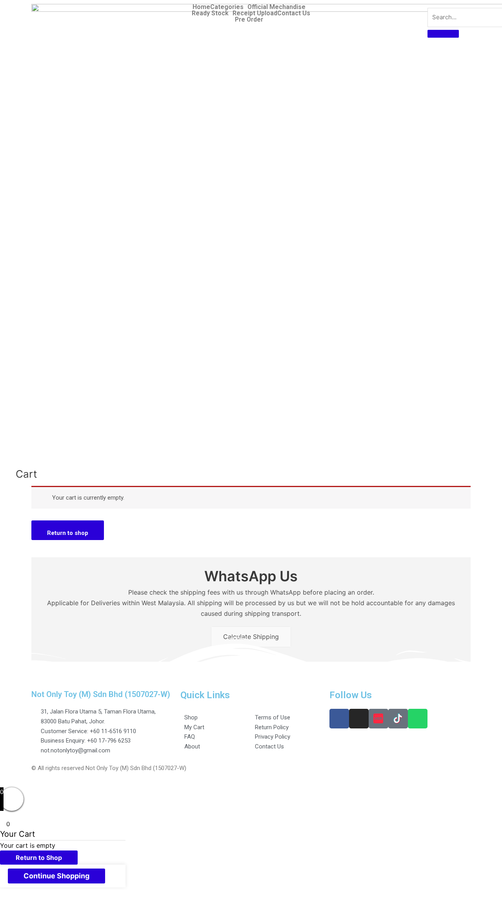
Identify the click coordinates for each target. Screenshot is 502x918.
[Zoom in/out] (114, 903)
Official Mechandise (276, 7)
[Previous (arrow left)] (15, 914)
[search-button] (443, 34)
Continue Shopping (56, 876)
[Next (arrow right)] (48, 914)
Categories (227, 7)
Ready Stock (210, 13)
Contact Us (293, 13)
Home (201, 7)
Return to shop (67, 533)
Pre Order (249, 19)
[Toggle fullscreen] (81, 903)
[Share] (48, 903)
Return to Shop (39, 857)
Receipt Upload (255, 13)
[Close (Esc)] (15, 903)
